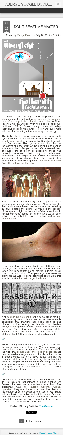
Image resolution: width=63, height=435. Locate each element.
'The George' (46, 406)
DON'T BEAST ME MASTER (36, 26)
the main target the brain (32, 278)
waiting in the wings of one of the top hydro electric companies (31, 120)
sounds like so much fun (20, 316)
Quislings (11, 326)
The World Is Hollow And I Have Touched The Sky (31, 161)
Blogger (42, 432)
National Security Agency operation (31, 388)
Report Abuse (52, 432)
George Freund (24, 35)
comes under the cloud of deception (37, 351)
